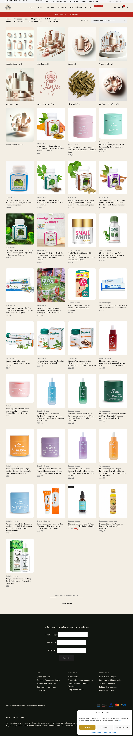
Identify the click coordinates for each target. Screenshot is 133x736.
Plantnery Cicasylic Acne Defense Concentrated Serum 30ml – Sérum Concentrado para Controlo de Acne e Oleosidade (82, 417)
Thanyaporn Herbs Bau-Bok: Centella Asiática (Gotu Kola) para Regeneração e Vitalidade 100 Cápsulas (19, 252)
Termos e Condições (107, 683)
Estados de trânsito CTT (46, 683)
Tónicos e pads (73, 145)
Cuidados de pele (21, 19)
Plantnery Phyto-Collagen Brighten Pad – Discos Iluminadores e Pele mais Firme (82, 149)
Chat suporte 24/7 (44, 677)
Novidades (93, 7)
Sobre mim (50, 7)
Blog (40, 7)
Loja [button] (31, 7)
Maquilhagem (36, 19)
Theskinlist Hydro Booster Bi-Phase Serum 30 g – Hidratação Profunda (81, 525)
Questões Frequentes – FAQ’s (48, 680)
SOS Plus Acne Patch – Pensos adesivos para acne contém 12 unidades (79, 307)
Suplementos (19, 21)
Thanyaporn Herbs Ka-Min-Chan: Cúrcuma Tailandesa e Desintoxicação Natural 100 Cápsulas (50, 148)
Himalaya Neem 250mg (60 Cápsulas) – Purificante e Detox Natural (51, 362)
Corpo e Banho (11, 358)
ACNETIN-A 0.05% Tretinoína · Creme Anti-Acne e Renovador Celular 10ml (113, 306)
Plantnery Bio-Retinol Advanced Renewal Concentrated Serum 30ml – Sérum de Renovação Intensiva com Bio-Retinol (81, 472)
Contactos (41, 690)
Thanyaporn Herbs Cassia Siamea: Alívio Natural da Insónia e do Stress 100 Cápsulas (50, 202)
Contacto (62, 7)
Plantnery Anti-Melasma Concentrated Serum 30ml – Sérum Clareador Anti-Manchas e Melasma (112, 363)
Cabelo (48, 19)
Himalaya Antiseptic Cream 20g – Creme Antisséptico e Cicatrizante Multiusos (18, 363)
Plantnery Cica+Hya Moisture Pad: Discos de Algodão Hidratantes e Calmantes (111, 146)
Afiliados (93, 1)
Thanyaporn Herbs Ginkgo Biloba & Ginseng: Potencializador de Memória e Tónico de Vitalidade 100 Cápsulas (81, 202)
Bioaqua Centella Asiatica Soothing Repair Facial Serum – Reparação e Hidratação (18, 581)
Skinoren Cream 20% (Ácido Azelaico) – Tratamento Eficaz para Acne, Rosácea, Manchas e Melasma (50, 526)
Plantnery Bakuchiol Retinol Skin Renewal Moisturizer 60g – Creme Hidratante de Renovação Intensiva (49, 471)
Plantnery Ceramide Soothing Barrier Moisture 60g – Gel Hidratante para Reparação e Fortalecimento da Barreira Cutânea (19, 527)
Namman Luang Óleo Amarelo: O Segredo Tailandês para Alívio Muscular (111, 526)
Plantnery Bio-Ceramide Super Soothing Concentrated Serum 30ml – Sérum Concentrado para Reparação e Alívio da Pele (51, 417)
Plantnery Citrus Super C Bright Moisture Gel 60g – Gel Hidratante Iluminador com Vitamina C (18, 471)
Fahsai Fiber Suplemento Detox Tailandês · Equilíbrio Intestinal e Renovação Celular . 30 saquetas (49, 310)
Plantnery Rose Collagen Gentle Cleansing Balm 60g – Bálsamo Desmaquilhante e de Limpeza (17, 411)
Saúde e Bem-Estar (35, 21)
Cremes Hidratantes (43, 521)
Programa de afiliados (76, 690)
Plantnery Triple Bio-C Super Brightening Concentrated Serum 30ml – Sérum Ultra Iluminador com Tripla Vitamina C (112, 472)
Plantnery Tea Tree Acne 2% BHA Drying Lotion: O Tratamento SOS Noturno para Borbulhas (111, 255)
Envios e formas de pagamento (80, 680)
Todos (8, 19)
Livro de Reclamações (108, 677)
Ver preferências (121, 727)
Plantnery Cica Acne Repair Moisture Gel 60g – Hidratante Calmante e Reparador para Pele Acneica (112, 416)
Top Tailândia (76, 7)
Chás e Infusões (52, 21)
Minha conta (73, 677)
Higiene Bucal (10, 305)
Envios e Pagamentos (56, 1)
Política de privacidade (110, 732)
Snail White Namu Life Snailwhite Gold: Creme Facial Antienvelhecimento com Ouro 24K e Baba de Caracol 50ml (81, 256)
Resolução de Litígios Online (110, 680)
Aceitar (87, 727)
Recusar (105, 727)
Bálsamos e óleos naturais (108, 521)
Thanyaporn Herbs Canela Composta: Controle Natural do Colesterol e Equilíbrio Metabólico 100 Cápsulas (113, 202)
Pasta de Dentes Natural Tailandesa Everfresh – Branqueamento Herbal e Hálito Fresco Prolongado (19, 310)
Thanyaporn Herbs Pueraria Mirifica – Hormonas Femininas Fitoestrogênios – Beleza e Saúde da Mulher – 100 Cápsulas (51, 256)
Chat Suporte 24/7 (77, 1)
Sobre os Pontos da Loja (46, 687)
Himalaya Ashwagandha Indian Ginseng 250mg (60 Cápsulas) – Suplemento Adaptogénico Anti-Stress (82, 363)
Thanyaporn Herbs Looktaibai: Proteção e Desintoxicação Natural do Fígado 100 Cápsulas (19, 202)
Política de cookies (96, 732)
